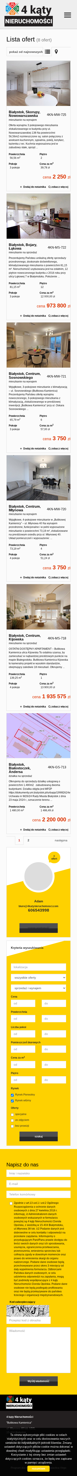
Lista (47, 51)
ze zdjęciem (22, 1120)
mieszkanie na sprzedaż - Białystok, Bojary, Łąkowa (38, 257)
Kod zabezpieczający (22, 1301)
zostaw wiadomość (38, 928)
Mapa (56, 51)
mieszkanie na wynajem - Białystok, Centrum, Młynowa (38, 518)
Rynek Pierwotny (25, 1094)
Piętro (14, 1073)
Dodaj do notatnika (34, 186)
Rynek (15, 1088)
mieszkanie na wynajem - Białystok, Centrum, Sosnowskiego (38, 387)
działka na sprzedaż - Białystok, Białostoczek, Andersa (38, 773)
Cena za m (18, 1057)
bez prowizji (22, 1125)
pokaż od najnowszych (26, 51)
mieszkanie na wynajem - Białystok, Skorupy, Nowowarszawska (38, 126)
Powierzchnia (19, 1011)
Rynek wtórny (23, 1100)
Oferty (15, 1107)
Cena (14, 996)
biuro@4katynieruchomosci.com (38, 906)
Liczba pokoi (18, 1027)
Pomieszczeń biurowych (25, 1042)
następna (61, 840)
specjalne (21, 1114)
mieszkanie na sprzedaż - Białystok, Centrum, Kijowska (38, 647)
